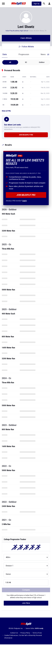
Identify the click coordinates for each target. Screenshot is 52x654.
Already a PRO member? (16, 201)
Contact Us (14, 633)
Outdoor (42, 62)
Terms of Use (37, 633)
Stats (4, 54)
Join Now (26, 603)
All (10, 62)
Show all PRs (6, 111)
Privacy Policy (25, 633)
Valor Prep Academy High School (17, 31)
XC (26, 62)
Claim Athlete (26, 38)
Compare (26, 590)
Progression (24, 54)
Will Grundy (39, 628)
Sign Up (36, 4)
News (45, 54)
